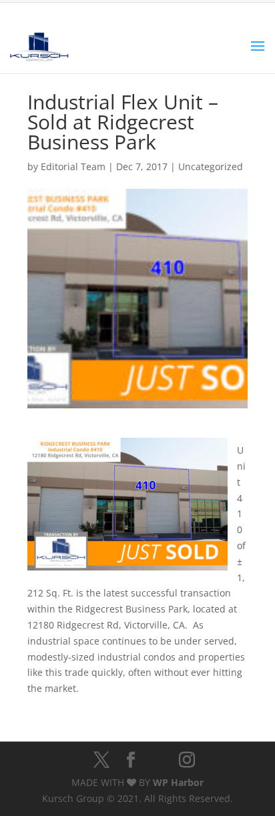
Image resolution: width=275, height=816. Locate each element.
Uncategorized (210, 166)
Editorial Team (73, 166)
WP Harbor (178, 782)
